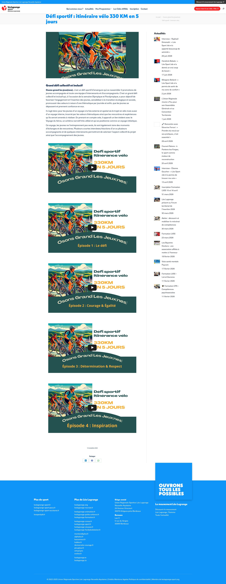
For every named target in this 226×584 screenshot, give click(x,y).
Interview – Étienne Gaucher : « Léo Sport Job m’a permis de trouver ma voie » (171, 173)
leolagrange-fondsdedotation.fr (87, 529)
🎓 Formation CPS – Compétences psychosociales (170, 289)
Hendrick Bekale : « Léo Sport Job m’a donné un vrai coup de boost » (170, 65)
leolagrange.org (81, 504)
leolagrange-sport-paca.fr (44, 507)
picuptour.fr (79, 547)
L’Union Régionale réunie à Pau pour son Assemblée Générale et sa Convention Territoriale (169, 106)
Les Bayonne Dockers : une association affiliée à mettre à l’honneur (170, 247)
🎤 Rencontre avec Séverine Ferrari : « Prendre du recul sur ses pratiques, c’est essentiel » (170, 130)
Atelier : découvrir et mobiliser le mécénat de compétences (171, 221)
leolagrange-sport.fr (42, 504)
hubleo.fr (78, 542)
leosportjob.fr (39, 514)
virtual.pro (78, 550)
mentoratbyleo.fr (81, 533)
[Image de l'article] (157, 39)
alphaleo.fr (78, 536)
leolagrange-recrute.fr (83, 507)
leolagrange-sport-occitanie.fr (46, 510)
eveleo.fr (78, 553)
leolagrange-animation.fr (84, 511)
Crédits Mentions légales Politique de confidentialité (129, 579)
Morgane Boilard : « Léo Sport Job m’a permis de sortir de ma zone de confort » (171, 84)
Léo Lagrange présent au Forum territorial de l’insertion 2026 (169, 204)
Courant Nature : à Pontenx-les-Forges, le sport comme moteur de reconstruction (170, 153)
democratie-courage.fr (83, 545)
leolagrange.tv (80, 557)
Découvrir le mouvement (165, 509)
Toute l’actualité (162, 515)
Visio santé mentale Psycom (170, 263)
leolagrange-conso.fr (83, 521)
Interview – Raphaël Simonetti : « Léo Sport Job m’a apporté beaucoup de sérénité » (171, 45)
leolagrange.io (80, 560)
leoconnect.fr (80, 539)
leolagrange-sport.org (170, 579)
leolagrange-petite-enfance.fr (86, 514)
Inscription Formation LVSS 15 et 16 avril (171, 189)
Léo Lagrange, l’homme (165, 512)
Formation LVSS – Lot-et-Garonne (169, 275)
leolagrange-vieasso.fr (83, 526)
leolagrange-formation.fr (84, 517)
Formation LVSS (168, 233)
